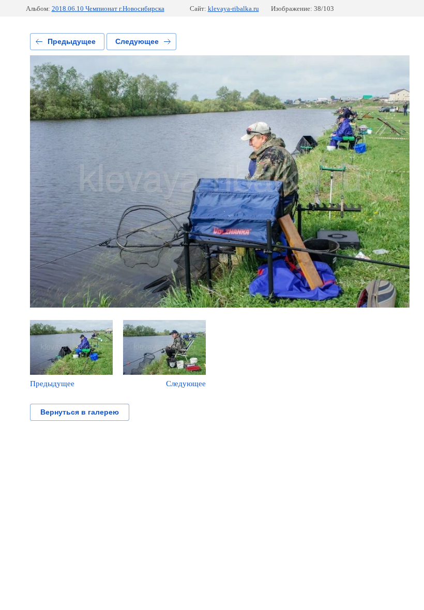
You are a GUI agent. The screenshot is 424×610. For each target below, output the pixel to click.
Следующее (137, 41)
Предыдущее (72, 41)
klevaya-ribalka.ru (233, 8)
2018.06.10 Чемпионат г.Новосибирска (108, 8)
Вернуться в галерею (79, 412)
